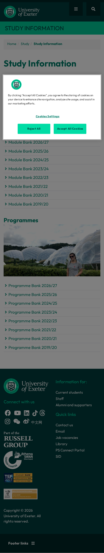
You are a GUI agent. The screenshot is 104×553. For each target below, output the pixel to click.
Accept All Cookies (70, 128)
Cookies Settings (47, 116)
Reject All (34, 128)
